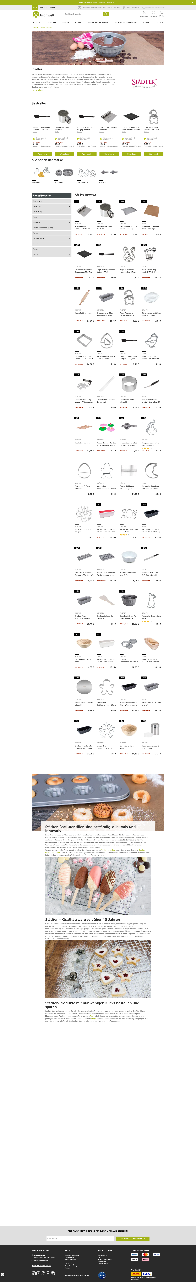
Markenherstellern (108, 850)
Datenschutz (102, 1255)
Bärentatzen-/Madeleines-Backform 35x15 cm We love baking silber (84, 574)
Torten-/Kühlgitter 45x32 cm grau (127, 487)
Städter (35, 132)
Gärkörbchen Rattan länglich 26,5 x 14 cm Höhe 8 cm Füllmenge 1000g (150, 660)
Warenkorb (42, 154)
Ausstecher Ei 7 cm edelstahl (82, 487)
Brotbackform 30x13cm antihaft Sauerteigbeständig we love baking (151, 704)
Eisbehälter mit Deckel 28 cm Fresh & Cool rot (106, 530)
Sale (91, 1016)
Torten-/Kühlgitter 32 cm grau (83, 530)
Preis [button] (35, 217)
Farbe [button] (35, 233)
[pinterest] (48, 1275)
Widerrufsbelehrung (105, 1259)
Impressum (102, 1261)
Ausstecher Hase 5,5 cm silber (151, 617)
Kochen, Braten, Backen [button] (98, 23)
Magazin (43, 7)
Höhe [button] (35, 244)
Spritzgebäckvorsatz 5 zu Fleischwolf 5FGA (128, 444)
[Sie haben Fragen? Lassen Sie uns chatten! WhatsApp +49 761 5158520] (34, 1275)
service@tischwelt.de (41, 1260)
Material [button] (36, 222)
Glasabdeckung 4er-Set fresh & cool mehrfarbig (106, 444)
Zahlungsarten (70, 1257)
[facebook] (38, 1275)
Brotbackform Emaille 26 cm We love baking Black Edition (83, 747)
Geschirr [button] (52, 23)
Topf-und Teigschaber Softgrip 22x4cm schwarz (85, 128)
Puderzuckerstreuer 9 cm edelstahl (150, 747)
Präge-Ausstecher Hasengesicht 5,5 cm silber (128, 271)
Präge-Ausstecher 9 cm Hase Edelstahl (151, 444)
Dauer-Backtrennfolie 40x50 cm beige (150, 227)
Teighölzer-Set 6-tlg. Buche (83, 444)
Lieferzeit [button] (37, 206)
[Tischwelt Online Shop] (43, 14)
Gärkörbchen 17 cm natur (127, 747)
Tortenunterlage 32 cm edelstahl (84, 704)
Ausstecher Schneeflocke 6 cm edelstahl (104, 747)
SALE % (160, 23)
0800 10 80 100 (39, 1255)
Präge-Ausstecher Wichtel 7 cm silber (151, 128)
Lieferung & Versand (72, 1255)
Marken (42, 28)
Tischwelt (35, 28)
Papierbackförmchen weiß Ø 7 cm (128, 574)
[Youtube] (53, 1275)
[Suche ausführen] (106, 14)
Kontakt (67, 1268)
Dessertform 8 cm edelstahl (127, 401)
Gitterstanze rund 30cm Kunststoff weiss (151, 314)
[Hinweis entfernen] (192, 2)
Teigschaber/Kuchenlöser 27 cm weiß (106, 401)
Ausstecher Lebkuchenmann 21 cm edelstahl (106, 487)
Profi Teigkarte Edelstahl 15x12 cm (109, 128)
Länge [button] (35, 254)
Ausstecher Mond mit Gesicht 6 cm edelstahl (151, 487)
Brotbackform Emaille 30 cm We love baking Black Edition (151, 530)
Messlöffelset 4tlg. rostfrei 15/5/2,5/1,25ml (151, 271)
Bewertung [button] (37, 212)
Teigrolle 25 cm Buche (83, 313)
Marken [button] (36, 23)
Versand (86, 1275)
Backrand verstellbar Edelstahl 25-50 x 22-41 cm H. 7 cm (84, 357)
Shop (35, 7)
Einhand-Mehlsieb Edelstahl (62, 128)
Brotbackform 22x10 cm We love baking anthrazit (105, 314)
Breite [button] (35, 249)
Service (53, 7)
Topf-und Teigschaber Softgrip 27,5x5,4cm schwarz (41, 128)
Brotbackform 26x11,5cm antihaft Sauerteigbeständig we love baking (84, 617)
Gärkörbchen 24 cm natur (83, 660)
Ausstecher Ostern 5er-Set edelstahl (129, 530)
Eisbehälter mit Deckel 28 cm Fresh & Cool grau (106, 660)
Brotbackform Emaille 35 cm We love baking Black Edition (128, 704)
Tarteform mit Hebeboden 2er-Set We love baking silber (129, 660)
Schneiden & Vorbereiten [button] (126, 23)
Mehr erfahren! (37, 90)
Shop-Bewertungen (71, 1266)
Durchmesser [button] (38, 238)
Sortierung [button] (37, 201)
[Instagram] (43, 1275)
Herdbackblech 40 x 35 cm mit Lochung (129, 227)
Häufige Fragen (70, 1264)
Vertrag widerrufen (41, 1266)
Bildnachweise (103, 1263)
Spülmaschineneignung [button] (43, 228)
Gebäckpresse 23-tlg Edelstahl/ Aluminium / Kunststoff (84, 401)
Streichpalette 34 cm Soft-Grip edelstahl (150, 574)
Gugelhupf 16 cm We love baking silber (128, 617)
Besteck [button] (65, 23)
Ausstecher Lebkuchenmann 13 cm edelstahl (106, 704)
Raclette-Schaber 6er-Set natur (106, 617)
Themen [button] (146, 23)
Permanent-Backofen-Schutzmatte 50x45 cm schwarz (131, 128)
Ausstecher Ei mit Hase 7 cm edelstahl (106, 357)
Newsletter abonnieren (133, 1239)
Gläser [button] (78, 23)
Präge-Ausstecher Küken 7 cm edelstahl (150, 357)
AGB (99, 1257)
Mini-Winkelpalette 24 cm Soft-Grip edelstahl (151, 401)
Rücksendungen (70, 1259)
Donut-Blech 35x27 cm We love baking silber (106, 574)
